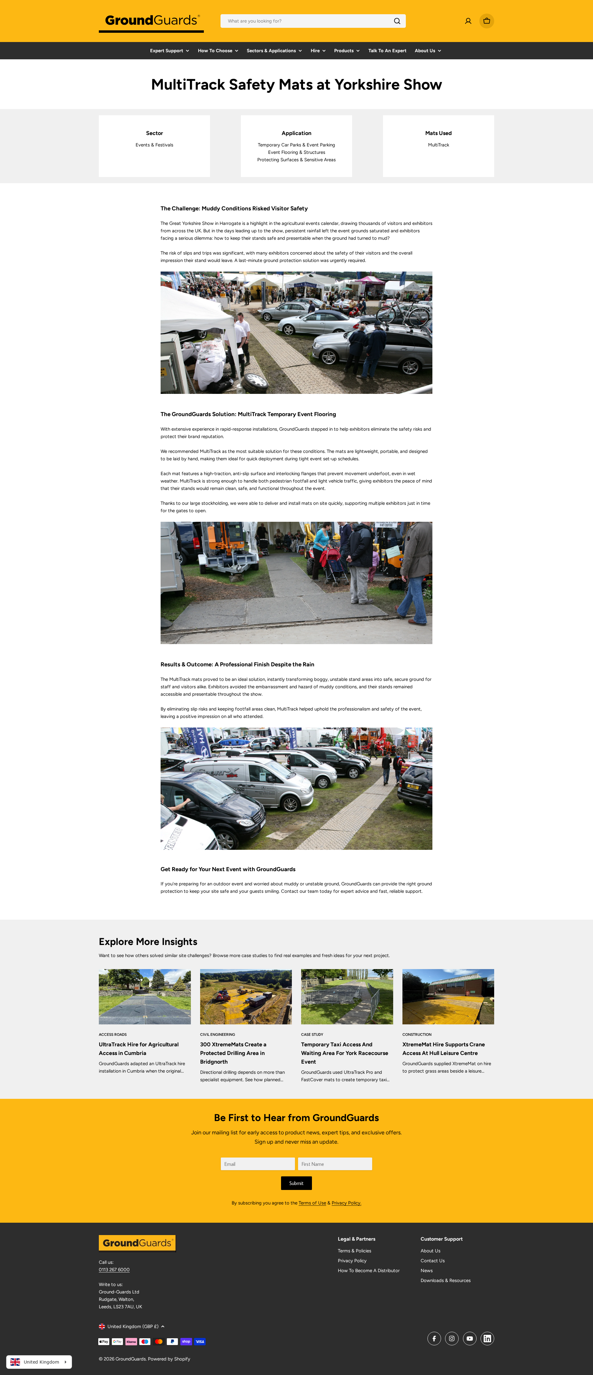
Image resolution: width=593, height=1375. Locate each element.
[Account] (468, 21)
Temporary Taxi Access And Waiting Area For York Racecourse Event (344, 1053)
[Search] (397, 21)
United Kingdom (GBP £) (132, 1326)
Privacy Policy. (346, 1203)
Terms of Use (312, 1203)
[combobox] (313, 21)
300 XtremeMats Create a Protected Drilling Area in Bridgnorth (233, 1053)
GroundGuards (131, 1359)
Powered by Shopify (169, 1359)
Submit (296, 1183)
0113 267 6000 (114, 1269)
